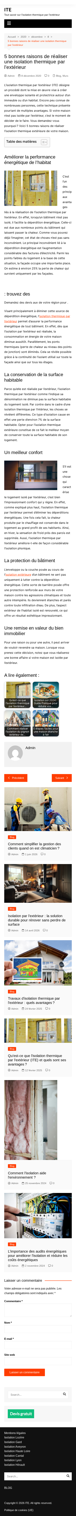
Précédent (18, 777)
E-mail (9, 1338)
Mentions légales (15, 1433)
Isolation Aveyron (15, 1446)
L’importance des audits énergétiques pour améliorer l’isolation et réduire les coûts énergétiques (38, 1255)
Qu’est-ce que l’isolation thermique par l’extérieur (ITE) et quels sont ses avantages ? (37, 1060)
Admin (11, 75)
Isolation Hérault (14, 1464)
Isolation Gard (13, 1442)
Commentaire (13, 1301)
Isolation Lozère (14, 1437)
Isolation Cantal (14, 1455)
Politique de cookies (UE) (18, 1510)
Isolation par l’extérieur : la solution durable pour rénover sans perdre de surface (37, 920)
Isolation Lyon (13, 1460)
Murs (65, 75)
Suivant (59, 777)
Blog (58, 75)
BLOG (8, 1487)
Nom (8, 1322)
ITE (7, 9)
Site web (9, 1354)
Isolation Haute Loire (17, 1451)
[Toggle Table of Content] (42, 142)
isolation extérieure (18, 574)
